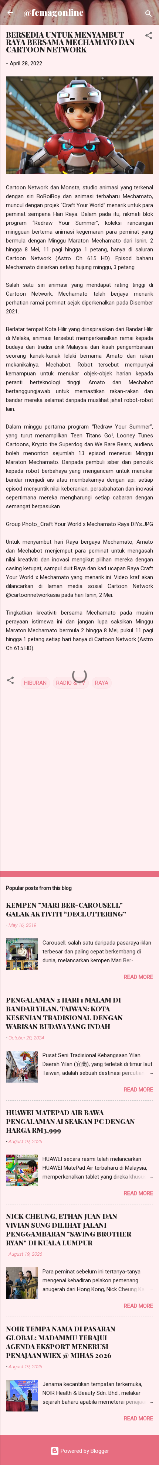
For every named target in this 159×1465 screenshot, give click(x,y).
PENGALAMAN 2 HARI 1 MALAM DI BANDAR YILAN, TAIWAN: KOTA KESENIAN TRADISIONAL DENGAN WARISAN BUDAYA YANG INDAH (64, 1013)
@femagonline (54, 12)
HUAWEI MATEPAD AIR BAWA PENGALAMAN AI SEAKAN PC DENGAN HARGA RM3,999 (70, 1121)
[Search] (148, 15)
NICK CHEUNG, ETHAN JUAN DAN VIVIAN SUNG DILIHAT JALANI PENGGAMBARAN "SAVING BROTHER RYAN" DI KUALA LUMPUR (68, 1229)
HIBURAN (35, 683)
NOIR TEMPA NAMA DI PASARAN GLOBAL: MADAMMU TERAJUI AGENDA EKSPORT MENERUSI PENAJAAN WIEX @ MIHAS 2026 (60, 1342)
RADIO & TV (70, 683)
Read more (138, 977)
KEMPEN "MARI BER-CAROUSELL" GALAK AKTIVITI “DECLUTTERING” (66, 909)
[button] (148, 36)
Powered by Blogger (84, 1451)
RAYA (101, 683)
